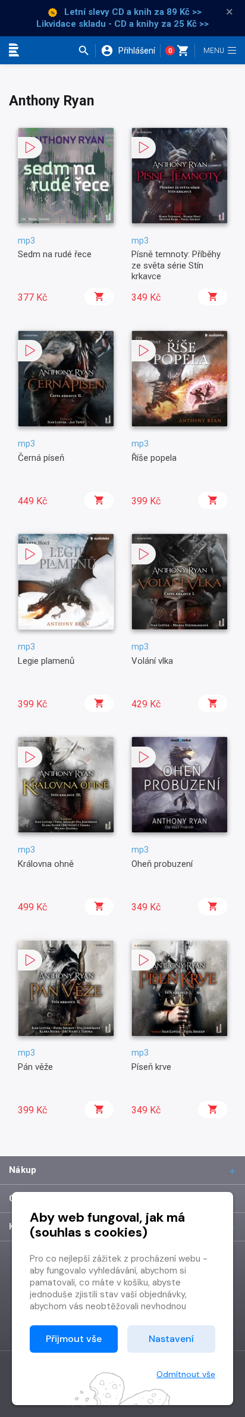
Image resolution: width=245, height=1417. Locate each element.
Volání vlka (152, 661)
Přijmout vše (74, 1338)
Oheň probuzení (162, 864)
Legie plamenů (46, 661)
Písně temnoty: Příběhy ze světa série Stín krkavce (176, 265)
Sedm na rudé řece (55, 254)
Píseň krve (151, 1067)
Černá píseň (41, 457)
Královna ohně (46, 864)
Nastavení (171, 1338)
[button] (86, 50)
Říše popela (154, 457)
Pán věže (35, 1067)
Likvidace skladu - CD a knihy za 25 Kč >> (122, 23)
